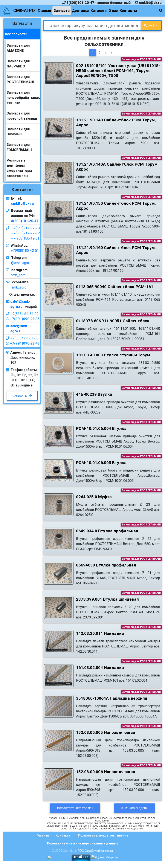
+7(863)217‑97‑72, (25, 233)
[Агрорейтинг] (49, 857)
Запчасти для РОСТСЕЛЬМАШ (141, 59)
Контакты (128, 10)
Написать (20, 396)
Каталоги (99, 10)
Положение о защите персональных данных (82, 843)
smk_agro (18, 275)
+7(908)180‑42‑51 (25, 238)
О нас (113, 10)
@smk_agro (20, 263)
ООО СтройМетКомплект (95, 851)
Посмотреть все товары (75, 808)
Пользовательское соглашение (103, 835)
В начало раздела (134, 808)
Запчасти (62, 10)
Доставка (80, 10)
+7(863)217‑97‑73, (25, 228)
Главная (44, 10)
